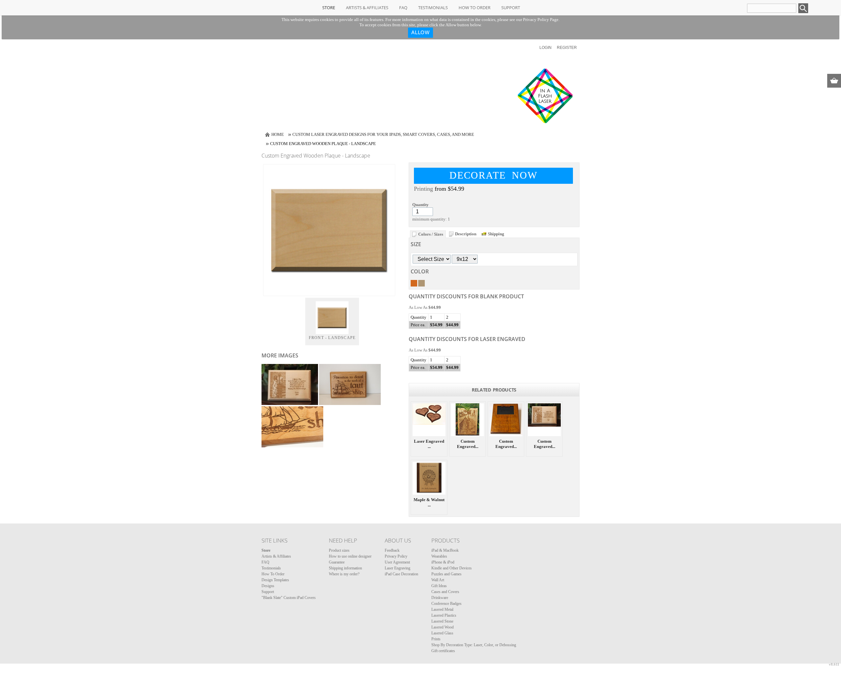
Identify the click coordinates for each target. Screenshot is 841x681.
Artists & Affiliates (367, 8)
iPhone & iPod (442, 562)
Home (277, 134)
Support (510, 8)
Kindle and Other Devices (451, 568)
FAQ (403, 8)
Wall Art (437, 580)
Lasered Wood (442, 627)
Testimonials (433, 8)
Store (328, 8)
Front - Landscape (332, 337)
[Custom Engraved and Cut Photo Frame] (505, 419)
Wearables (439, 556)
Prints (436, 639)
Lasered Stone (442, 621)
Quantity (420, 204)
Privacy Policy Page (540, 19)
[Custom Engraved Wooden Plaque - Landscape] (544, 419)
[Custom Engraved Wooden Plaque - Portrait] (467, 419)
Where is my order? (344, 574)
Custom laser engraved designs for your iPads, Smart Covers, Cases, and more (383, 134)
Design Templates (275, 580)
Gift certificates (443, 651)
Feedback (392, 550)
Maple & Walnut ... (429, 502)
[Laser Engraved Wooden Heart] (429, 419)
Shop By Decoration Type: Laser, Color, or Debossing (473, 645)
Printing (423, 188)
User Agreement (397, 562)
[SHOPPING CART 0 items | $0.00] (834, 81)
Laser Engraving (397, 568)
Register (567, 47)
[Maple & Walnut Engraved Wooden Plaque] (429, 478)
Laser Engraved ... (429, 444)
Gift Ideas (439, 586)
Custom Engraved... (467, 444)
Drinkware (439, 597)
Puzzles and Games (446, 574)
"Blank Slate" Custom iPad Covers (288, 597)
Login (545, 47)
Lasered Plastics (443, 615)
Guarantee (337, 562)
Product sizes (339, 550)
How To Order (474, 8)
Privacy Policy (396, 556)
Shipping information (345, 568)
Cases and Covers (445, 591)
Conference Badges (446, 603)
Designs (267, 586)
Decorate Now (493, 175)
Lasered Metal (442, 609)
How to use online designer (350, 556)
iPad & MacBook (445, 550)
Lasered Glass (442, 633)
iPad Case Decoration (401, 574)
